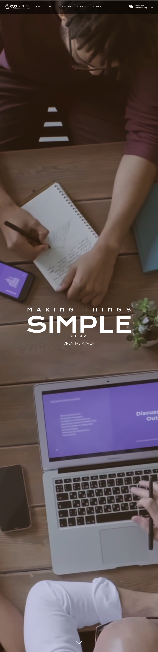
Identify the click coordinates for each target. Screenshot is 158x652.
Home (38, 6)
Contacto (82, 6)
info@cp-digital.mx (144, 7)
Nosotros (66, 6)
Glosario (97, 6)
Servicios (51, 6)
